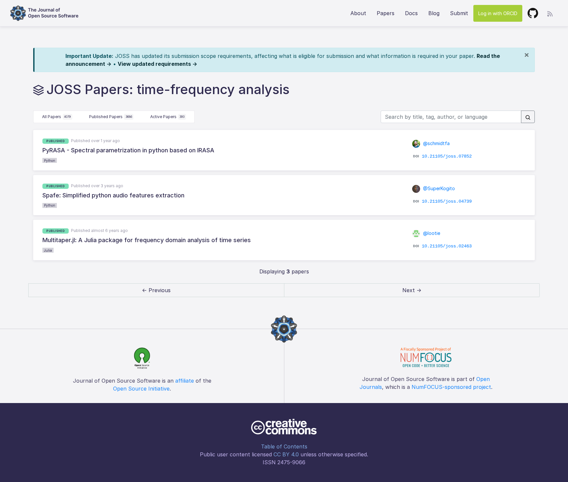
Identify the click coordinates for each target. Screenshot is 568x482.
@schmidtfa (436, 143)
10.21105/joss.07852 (447, 156)
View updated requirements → (157, 64)
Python (49, 161)
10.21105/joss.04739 (447, 201)
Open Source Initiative (141, 388)
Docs (411, 13)
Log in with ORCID (497, 13)
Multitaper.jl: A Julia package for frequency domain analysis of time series (146, 240)
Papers (385, 13)
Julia (48, 250)
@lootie (431, 233)
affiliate (184, 380)
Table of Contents (284, 446)
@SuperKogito (438, 188)
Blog (433, 13)
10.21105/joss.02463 (447, 246)
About (358, 13)
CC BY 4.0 (286, 454)
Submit (459, 13)
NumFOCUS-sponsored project (451, 387)
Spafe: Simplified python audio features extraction (113, 195)
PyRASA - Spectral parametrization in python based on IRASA (128, 150)
